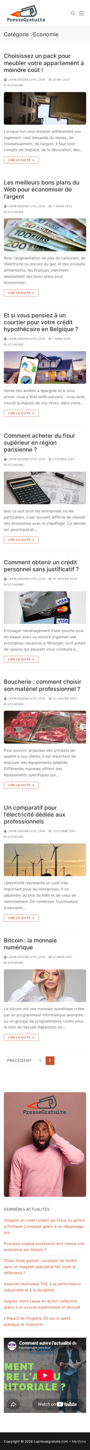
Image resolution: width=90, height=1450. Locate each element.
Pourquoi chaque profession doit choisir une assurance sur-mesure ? (44, 1246)
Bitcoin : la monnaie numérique (30, 944)
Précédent (19, 1060)
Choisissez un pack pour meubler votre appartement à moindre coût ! (44, 62)
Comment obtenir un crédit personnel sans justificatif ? (41, 566)
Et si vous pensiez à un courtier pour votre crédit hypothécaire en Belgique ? (41, 322)
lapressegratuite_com (26, 79)
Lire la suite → (21, 160)
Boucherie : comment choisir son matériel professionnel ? (42, 685)
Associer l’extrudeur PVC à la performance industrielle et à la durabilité (42, 1286)
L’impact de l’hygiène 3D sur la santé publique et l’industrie (37, 1321)
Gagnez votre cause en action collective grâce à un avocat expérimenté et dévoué (42, 1304)
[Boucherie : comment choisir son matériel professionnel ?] (45, 727)
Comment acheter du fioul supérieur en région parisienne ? (39, 442)
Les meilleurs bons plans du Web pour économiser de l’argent (41, 189)
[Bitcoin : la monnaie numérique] (45, 985)
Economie (15, 85)
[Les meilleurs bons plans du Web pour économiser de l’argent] (45, 234)
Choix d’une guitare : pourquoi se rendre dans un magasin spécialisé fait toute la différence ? (40, 1266)
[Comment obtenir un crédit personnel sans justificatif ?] (45, 607)
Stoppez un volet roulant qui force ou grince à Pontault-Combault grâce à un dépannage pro (44, 1226)
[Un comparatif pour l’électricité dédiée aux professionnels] (45, 859)
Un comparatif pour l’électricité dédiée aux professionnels (34, 814)
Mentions (79, 1441)
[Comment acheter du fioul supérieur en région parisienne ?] (45, 488)
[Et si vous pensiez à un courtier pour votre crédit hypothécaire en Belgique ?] (45, 367)
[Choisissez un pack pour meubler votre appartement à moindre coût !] (45, 108)
